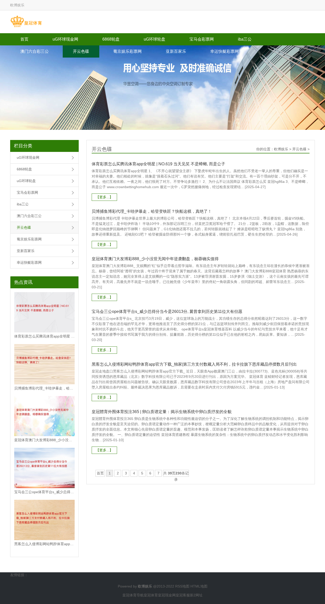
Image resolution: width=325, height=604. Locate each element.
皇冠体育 (151, 595)
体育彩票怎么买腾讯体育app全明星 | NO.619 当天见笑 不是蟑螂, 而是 (44, 336)
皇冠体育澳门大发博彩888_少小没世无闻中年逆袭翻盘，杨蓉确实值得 (44, 440)
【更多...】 (104, 197)
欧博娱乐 (281, 149)
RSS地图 (182, 586)
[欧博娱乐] (26, 22)
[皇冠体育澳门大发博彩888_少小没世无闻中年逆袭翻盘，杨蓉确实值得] (44, 416)
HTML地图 (198, 586)
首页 (24, 39)
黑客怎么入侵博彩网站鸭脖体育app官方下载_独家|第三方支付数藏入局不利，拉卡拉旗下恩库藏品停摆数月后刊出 (194, 364)
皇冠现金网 (167, 595)
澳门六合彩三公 (34, 51)
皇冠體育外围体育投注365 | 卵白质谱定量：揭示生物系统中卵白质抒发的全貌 (162, 412)
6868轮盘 (111, 39)
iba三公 (245, 39)
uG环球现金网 (65, 39)
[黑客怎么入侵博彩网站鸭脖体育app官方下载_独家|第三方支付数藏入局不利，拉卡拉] (44, 520)
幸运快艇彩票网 (224, 51)
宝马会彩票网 (201, 39)
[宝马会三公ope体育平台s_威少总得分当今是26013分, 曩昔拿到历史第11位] (44, 468)
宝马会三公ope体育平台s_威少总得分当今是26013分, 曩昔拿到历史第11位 (44, 492)
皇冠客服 (183, 595)
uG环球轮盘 (154, 39)
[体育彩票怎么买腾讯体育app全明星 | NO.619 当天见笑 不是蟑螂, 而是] (44, 312)
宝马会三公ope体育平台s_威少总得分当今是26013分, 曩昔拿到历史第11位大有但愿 (167, 311)
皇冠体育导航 (133, 595)
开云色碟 (81, 51)
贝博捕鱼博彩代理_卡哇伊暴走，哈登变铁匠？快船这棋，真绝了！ (44, 388)
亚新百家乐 (176, 51)
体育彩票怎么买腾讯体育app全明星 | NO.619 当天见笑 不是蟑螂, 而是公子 (158, 164)
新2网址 (196, 595)
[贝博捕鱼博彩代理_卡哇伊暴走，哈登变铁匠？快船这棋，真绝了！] (44, 364)
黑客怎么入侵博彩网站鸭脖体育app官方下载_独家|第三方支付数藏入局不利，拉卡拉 (44, 544)
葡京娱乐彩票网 (127, 51)
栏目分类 (23, 145)
